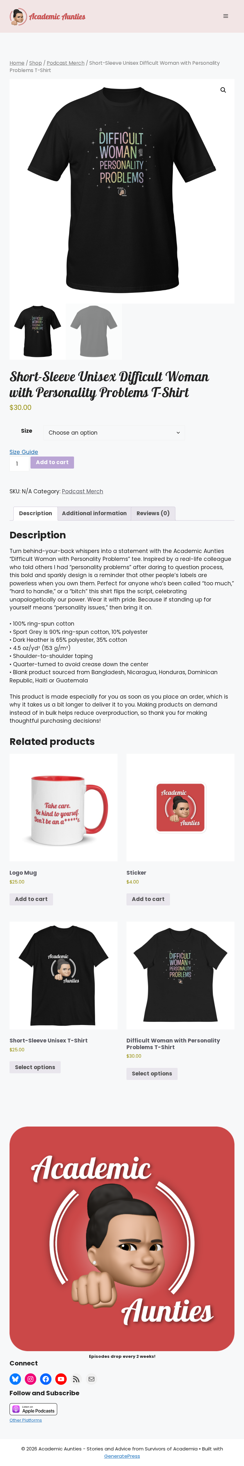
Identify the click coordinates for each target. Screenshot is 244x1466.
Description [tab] (35, 513)
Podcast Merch (66, 63)
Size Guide (24, 452)
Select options (35, 1067)
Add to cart (52, 462)
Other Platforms (26, 1420)
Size (26, 431)
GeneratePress (122, 1456)
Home (17, 63)
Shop (35, 63)
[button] (223, 90)
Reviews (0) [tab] (153, 513)
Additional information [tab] (94, 513)
